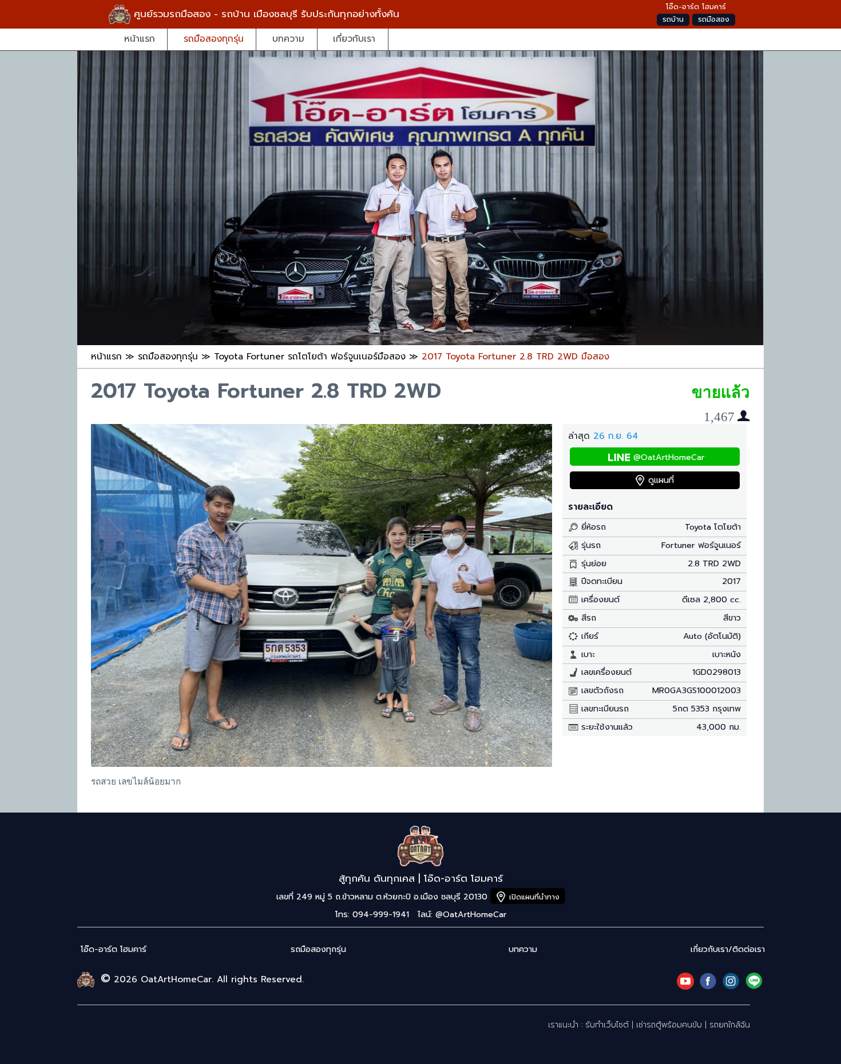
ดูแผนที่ (661, 480)
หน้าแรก (139, 38)
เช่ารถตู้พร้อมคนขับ (669, 1025)
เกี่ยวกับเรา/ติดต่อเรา (728, 949)
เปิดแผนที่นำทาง (534, 896)
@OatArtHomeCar (668, 457)
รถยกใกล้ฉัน (729, 1025)
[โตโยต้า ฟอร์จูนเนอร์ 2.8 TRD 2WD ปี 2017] (321, 763)
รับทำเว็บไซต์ (607, 1025)
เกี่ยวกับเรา (354, 38)
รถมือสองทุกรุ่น (214, 38)
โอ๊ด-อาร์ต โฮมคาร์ (113, 949)
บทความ (288, 38)
